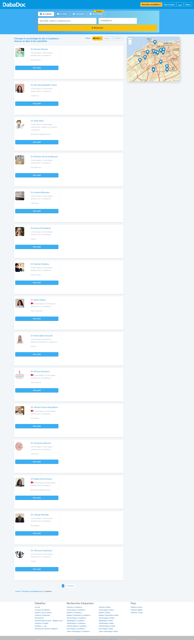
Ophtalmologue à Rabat (107, 626)
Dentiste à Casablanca (74, 607)
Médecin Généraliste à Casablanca (78, 615)
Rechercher (98, 28)
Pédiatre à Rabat (104, 612)
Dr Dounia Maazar (39, 49)
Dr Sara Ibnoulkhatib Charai (44, 85)
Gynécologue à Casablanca (76, 610)
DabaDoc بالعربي (41, 626)
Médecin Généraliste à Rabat (109, 615)
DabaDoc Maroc (136, 607)
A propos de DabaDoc (42, 610)
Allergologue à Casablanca (76, 621)
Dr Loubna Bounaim (40, 192)
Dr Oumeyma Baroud (41, 443)
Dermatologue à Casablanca (76, 618)
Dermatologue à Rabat (106, 618)
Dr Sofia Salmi (37, 121)
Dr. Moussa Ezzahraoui (41, 551)
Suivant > (71, 586)
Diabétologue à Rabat (106, 623)
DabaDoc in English (41, 623)
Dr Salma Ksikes (38, 300)
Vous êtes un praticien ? (151, 4)
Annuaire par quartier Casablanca (46, 629)
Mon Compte (169, 5)
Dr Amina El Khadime (41, 228)
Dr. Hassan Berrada (40, 515)
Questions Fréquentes (42, 615)
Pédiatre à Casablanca (74, 612)
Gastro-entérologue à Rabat (108, 631)
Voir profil (37, 68)
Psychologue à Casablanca (76, 629)
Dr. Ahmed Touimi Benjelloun (44, 407)
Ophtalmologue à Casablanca (77, 626)
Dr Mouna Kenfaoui (40, 372)
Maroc (188, 5)
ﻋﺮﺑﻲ (180, 5)
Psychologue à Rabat (106, 629)
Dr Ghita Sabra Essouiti (42, 336)
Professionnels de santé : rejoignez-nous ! (49, 621)
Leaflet (177, 80)
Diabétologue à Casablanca (76, 623)
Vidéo (97, 38)
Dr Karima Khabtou (40, 264)
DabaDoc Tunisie (137, 612)
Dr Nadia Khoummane (41, 479)
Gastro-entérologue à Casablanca (78, 631)
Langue (107, 38)
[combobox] (117, 21)
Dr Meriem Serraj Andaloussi (44, 157)
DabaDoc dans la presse (43, 612)
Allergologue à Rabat (106, 621)
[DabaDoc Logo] (14, 4)
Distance (117, 38)
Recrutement (39, 618)
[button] (145, 57)
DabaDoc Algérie (136, 610)
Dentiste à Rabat (104, 607)
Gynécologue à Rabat (106, 610)
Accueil (37, 607)
